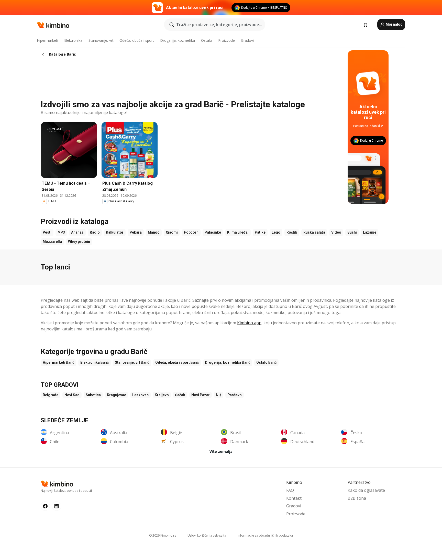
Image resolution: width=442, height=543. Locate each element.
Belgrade (50, 395)
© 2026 (162, 535)
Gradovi (247, 40)
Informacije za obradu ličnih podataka (265, 535)
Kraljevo (162, 395)
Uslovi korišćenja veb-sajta (206, 535)
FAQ (290, 490)
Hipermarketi (47, 40)
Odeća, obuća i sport (136, 40)
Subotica (93, 395)
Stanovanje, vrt (101, 40)
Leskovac (140, 395)
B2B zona (357, 498)
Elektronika (73, 40)
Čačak (180, 395)
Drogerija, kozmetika (177, 40)
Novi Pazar (200, 395)
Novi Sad (72, 395)
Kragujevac (116, 395)
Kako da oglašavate (366, 490)
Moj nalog (394, 24)
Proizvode (226, 40)
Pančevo (234, 395)
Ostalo (206, 40)
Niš (218, 395)
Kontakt (294, 498)
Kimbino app (249, 323)
